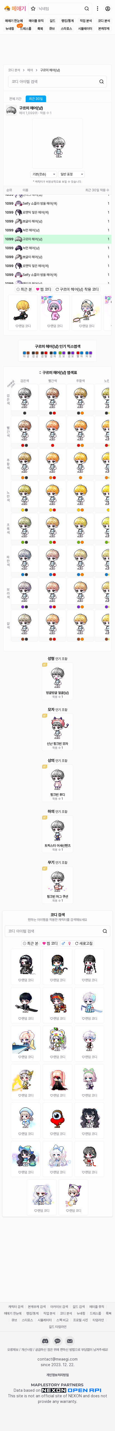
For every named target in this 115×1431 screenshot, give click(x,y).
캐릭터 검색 (15, 1307)
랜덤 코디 (25, 326)
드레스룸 (25, 29)
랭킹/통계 (67, 21)
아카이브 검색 (59, 1307)
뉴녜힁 (10, 29)
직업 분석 (86, 21)
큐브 (52, 29)
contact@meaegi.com (57, 1359)
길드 (52, 21)
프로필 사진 (80, 1320)
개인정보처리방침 (57, 1375)
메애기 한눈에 (14, 21)
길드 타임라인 (57, 1327)
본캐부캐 (103, 29)
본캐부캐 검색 (36, 1307)
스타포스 (66, 29)
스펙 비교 (62, 1320)
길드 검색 (79, 1307)
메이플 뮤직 (36, 21)
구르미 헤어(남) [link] (50, 70)
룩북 (40, 29)
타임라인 (98, 1320)
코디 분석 (104, 21)
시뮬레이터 (85, 29)
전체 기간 (15, 99)
